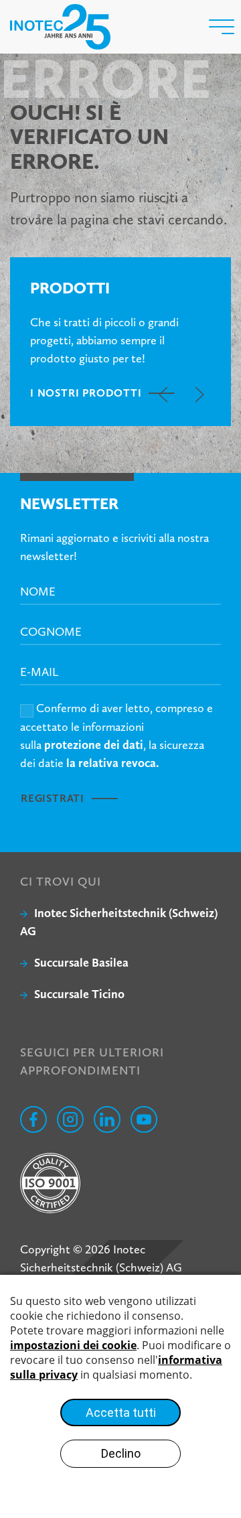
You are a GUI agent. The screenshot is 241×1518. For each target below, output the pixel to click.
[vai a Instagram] (70, 1119)
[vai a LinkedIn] (107, 1119)
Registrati (52, 798)
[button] (163, 394)
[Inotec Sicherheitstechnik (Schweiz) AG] (60, 27)
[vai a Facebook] (33, 1119)
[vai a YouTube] (144, 1119)
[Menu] (221, 27)
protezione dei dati (93, 745)
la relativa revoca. (112, 763)
